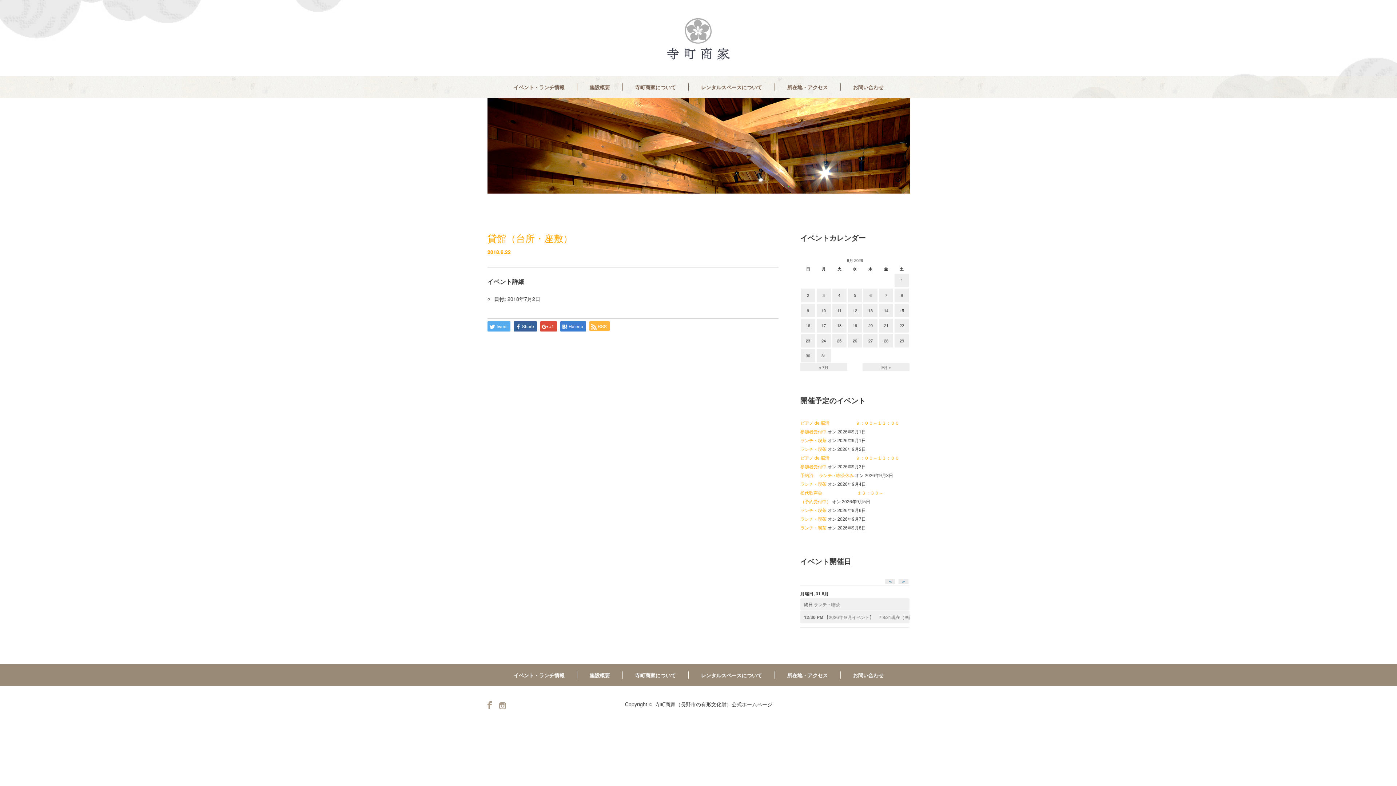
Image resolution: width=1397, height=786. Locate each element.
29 (902, 341)
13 (870, 310)
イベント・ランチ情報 (539, 87)
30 (808, 355)
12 (855, 310)
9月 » (886, 367)
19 (855, 325)
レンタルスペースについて (731, 87)
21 (886, 325)
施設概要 (600, 87)
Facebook (489, 705)
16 (808, 325)
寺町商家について (655, 87)
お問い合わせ (868, 87)
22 (902, 325)
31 (823, 355)
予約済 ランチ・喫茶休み (827, 475)
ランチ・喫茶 (813, 440)
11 (839, 310)
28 (886, 341)
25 (839, 341)
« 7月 (823, 367)
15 (902, 310)
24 (823, 341)
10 (823, 310)
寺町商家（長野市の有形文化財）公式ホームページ (713, 704)
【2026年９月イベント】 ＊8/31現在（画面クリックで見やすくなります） (857, 617)
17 (823, 325)
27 (870, 341)
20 (870, 325)
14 (886, 310)
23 (808, 341)
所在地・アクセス (807, 87)
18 (839, 325)
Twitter (502, 705)
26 (855, 341)
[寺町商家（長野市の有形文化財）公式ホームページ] (698, 39)
